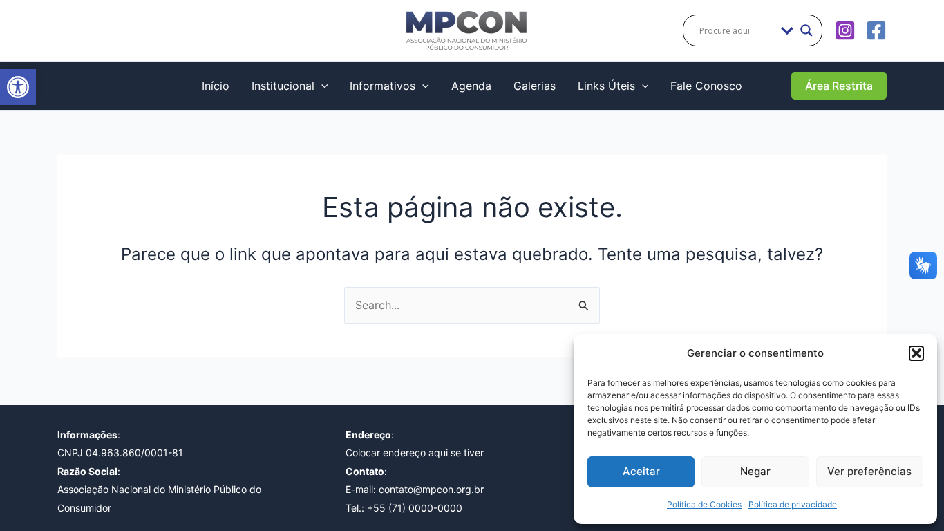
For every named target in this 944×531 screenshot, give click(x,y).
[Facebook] (876, 30)
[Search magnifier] (806, 30)
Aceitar (641, 471)
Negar (755, 471)
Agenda (471, 86)
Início (215, 86)
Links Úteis (606, 86)
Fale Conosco (706, 86)
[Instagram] (845, 30)
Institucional (283, 86)
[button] (18, 87)
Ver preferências (869, 471)
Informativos (382, 86)
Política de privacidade (792, 504)
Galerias (534, 86)
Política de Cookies (704, 504)
